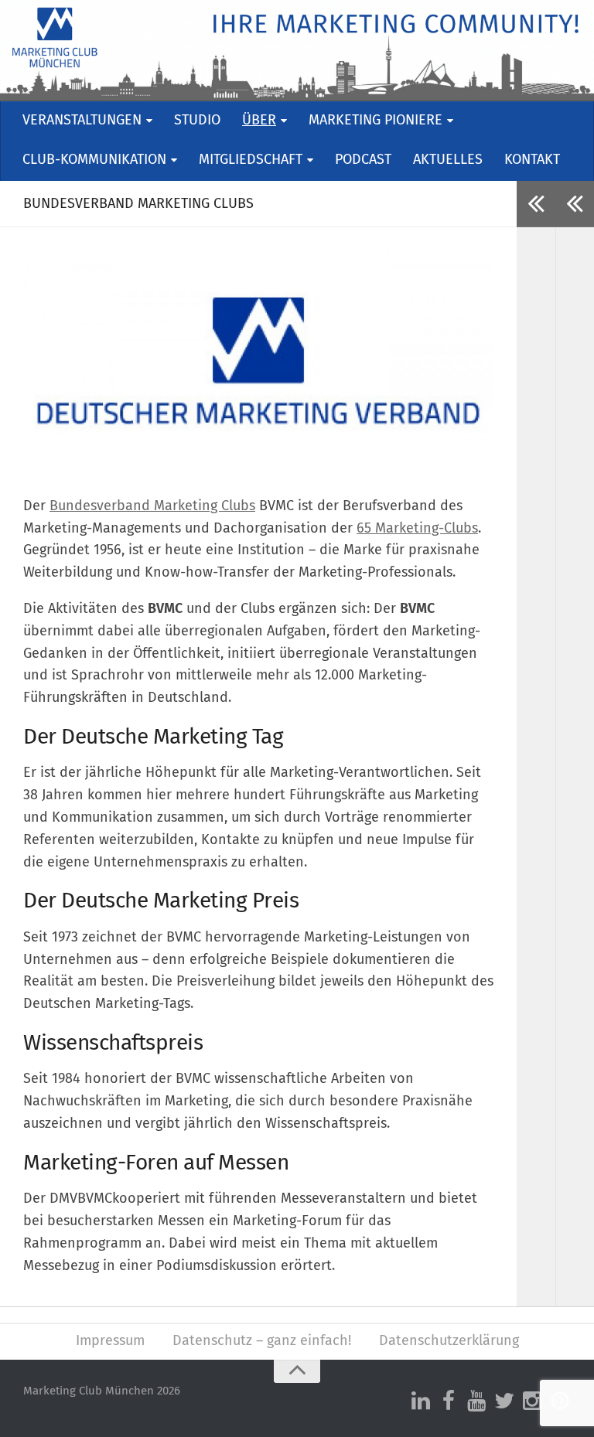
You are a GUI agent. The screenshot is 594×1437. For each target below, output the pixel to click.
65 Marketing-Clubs (417, 529)
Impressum (110, 1341)
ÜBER (259, 121)
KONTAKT (532, 160)
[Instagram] (532, 1401)
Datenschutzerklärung (449, 1341)
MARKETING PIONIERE (375, 121)
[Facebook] (448, 1401)
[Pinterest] (560, 1401)
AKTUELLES (448, 160)
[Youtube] (476, 1401)
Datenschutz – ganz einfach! (261, 1341)
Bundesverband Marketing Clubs (152, 506)
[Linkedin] (421, 1401)
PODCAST (363, 160)
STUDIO (197, 121)
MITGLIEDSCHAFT (250, 160)
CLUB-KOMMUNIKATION (94, 160)
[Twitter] (504, 1401)
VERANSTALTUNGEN (82, 121)
